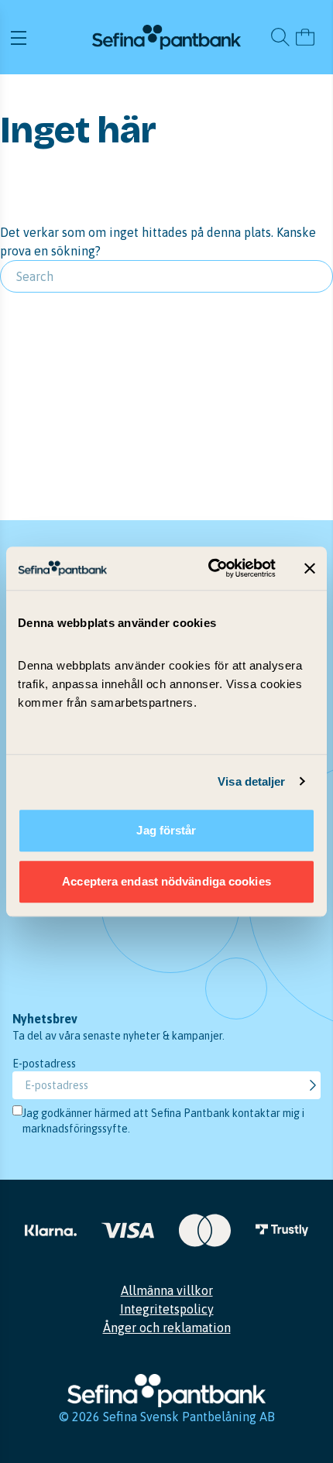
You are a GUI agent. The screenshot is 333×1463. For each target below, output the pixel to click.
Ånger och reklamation (167, 1328)
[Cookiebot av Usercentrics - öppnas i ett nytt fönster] (209, 568)
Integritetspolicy (167, 1309)
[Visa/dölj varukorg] (305, 37)
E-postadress (44, 1063)
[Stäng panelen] (309, 568)
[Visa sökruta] (280, 37)
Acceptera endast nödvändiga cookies (166, 881)
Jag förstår (166, 830)
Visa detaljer (251, 781)
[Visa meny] (49, 37)
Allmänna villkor (167, 1290)
